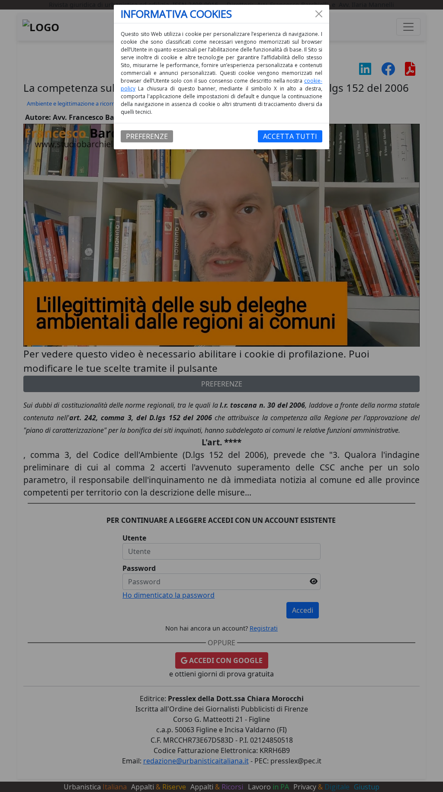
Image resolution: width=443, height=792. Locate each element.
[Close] (319, 14)
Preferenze (147, 136)
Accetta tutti (290, 136)
